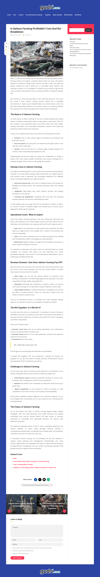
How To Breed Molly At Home (23, 464)
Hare (14, 458)
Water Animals (57, 15)
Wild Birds (78, 15)
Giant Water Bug (74, 47)
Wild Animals (68, 15)
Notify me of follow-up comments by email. (23, 550)
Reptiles (48, 15)
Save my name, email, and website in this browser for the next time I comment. (32, 548)
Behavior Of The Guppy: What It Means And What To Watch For (35, 467)
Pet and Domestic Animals (34, 15)
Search (71, 27)
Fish (14, 15)
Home (9, 15)
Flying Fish (72, 41)
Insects (21, 15)
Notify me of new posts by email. (21, 553)
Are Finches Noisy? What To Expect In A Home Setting (31, 461)
